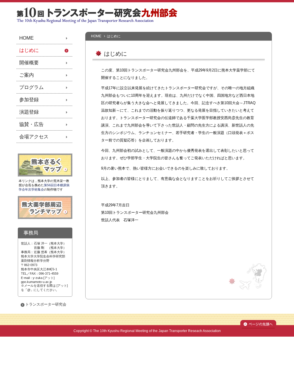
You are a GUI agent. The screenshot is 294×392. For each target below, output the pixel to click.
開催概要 (29, 62)
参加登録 (29, 99)
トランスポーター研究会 (45, 304)
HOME (96, 36)
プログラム (31, 87)
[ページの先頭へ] (258, 327)
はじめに (29, 50)
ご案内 (26, 75)
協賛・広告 (31, 124)
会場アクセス (34, 136)
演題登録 (29, 112)
